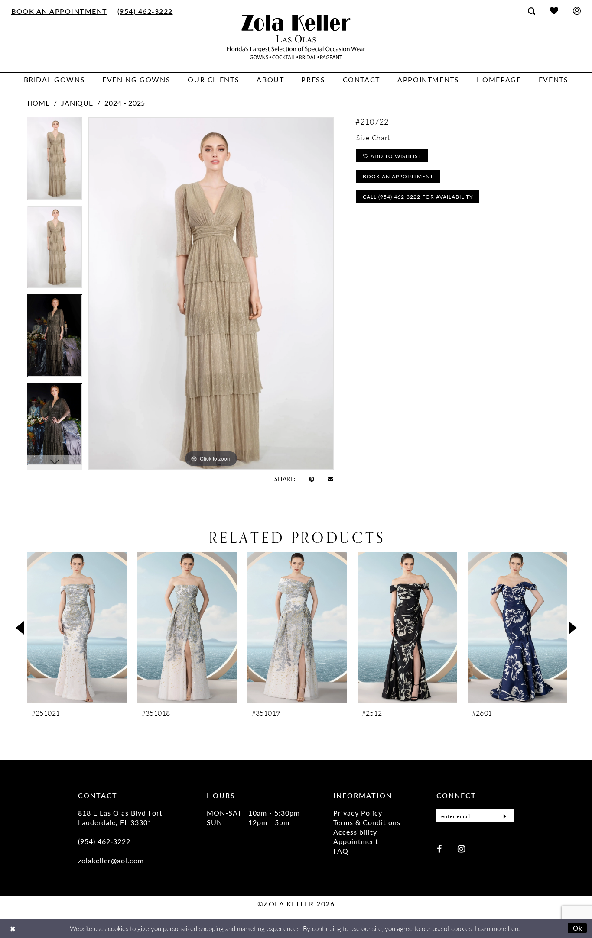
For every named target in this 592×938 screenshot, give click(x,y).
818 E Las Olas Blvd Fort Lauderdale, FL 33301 (120, 817)
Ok (578, 927)
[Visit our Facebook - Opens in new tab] (439, 848)
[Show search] (531, 11)
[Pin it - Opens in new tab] (312, 479)
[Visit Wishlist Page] (554, 10)
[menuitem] (60, 11)
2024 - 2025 (124, 103)
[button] (577, 10)
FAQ (340, 851)
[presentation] (77, 627)
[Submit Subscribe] (505, 815)
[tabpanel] (54, 161)
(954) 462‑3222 (104, 841)
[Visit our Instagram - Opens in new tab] (461, 848)
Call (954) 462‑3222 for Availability (418, 196)
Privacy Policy (357, 813)
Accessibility (355, 832)
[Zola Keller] (296, 37)
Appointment (355, 841)
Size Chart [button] (373, 137)
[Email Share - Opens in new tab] (331, 478)
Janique (77, 103)
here (514, 928)
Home (38, 103)
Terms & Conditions (366, 822)
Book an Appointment (398, 176)
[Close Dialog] (12, 928)
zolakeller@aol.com (111, 860)
